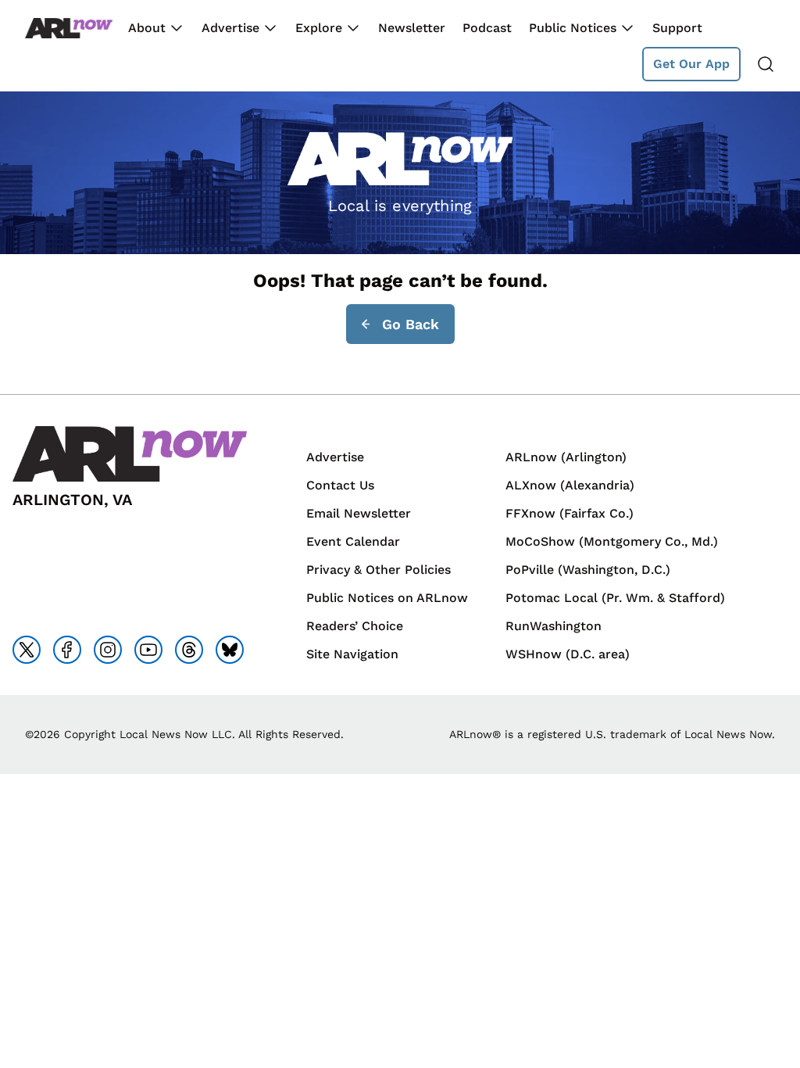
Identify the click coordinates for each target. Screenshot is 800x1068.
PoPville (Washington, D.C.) (587, 569)
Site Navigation (352, 654)
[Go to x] (26, 650)
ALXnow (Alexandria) (569, 485)
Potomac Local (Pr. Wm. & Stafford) (615, 597)
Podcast (487, 27)
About (147, 27)
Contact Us (340, 485)
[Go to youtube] (148, 650)
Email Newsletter (358, 513)
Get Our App (691, 63)
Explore (318, 27)
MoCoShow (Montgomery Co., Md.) (611, 541)
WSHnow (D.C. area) (567, 654)
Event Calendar (353, 541)
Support (677, 27)
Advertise (230, 27)
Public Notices (572, 27)
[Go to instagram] (108, 650)
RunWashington (553, 625)
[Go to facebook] (67, 650)
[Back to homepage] (68, 28)
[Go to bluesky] (230, 650)
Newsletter (411, 27)
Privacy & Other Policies (378, 569)
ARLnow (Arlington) (566, 457)
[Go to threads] (189, 650)
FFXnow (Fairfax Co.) (569, 513)
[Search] (765, 64)
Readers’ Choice (354, 625)
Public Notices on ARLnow (387, 597)
